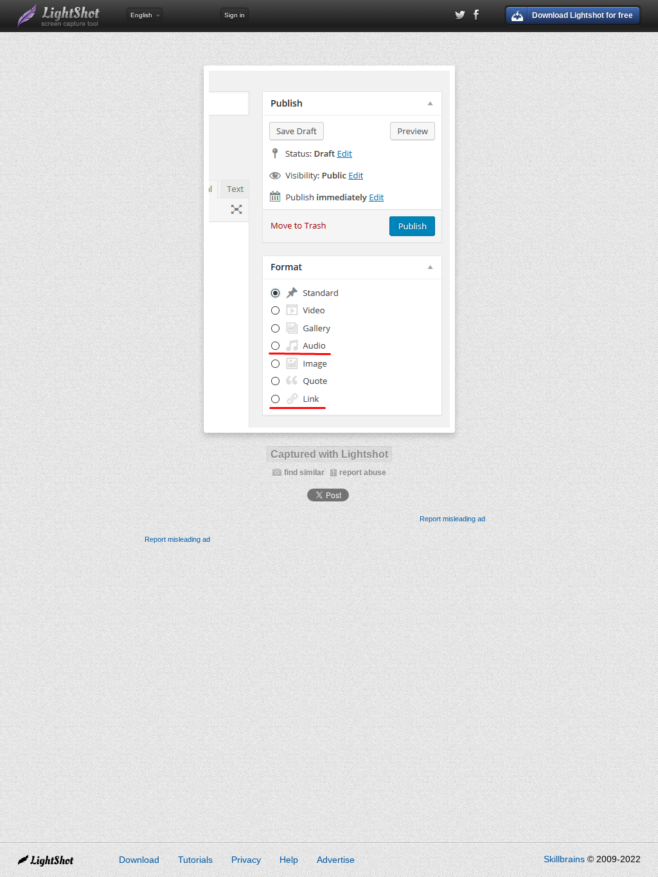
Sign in (234, 15)
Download (139, 860)
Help (289, 860)
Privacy (246, 860)
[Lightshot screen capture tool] (59, 16)
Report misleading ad (452, 519)
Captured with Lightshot (329, 454)
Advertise (336, 860)
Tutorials (195, 860)
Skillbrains (564, 859)
